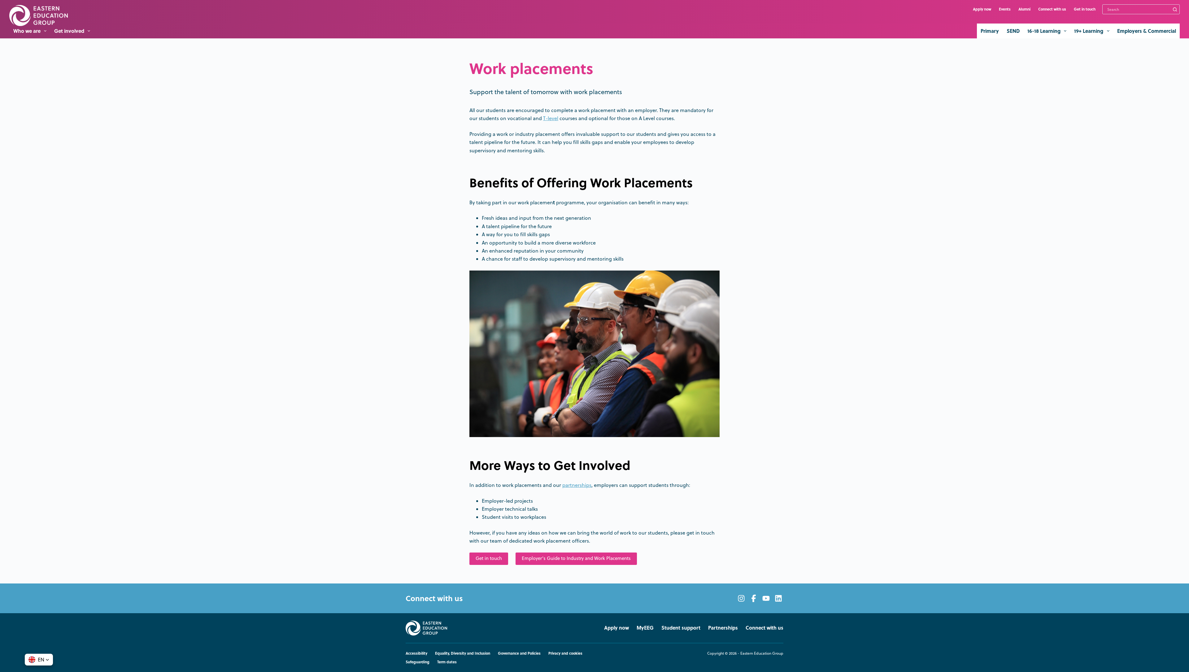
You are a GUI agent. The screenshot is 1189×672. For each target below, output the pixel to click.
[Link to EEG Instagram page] (741, 598)
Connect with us (1052, 9)
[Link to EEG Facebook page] (753, 598)
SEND (1013, 30)
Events (1005, 9)
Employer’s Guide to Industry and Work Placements (576, 558)
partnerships (576, 485)
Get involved (69, 30)
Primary (990, 30)
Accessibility (416, 653)
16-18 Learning (1044, 30)
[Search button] (1174, 9)
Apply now (982, 9)
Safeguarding (417, 662)
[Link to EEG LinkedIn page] (778, 598)
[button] (38, 659)
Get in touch (1084, 9)
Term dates (447, 662)
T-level (550, 118)
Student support (680, 628)
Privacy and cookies (565, 653)
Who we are (27, 30)
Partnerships (723, 628)
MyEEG (645, 628)
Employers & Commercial (1146, 30)
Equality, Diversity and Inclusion (462, 653)
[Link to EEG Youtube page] (766, 598)
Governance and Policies (519, 653)
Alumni (1024, 9)
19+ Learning (1088, 30)
